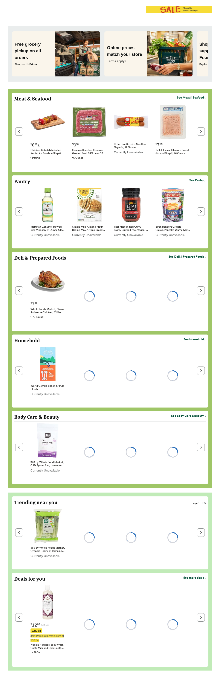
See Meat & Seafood (190, 97)
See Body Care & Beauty (187, 416)
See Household (193, 339)
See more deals (193, 577)
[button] (19, 131)
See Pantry (196, 180)
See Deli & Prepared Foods (186, 256)
